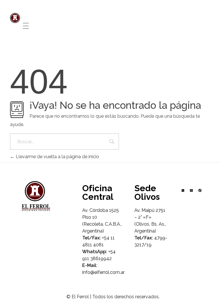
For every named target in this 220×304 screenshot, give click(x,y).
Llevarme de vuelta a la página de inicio (57, 156)
